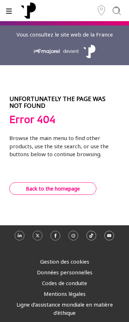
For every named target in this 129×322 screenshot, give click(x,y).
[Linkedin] (20, 239)
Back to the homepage (53, 188)
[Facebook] (56, 239)
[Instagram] (73, 239)
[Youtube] (109, 239)
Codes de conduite (64, 283)
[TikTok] (91, 239)
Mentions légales (65, 293)
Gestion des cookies (64, 261)
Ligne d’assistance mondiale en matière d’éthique (64, 308)
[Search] (117, 11)
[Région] (101, 10)
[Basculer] (9, 10)
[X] (38, 239)
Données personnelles (64, 272)
